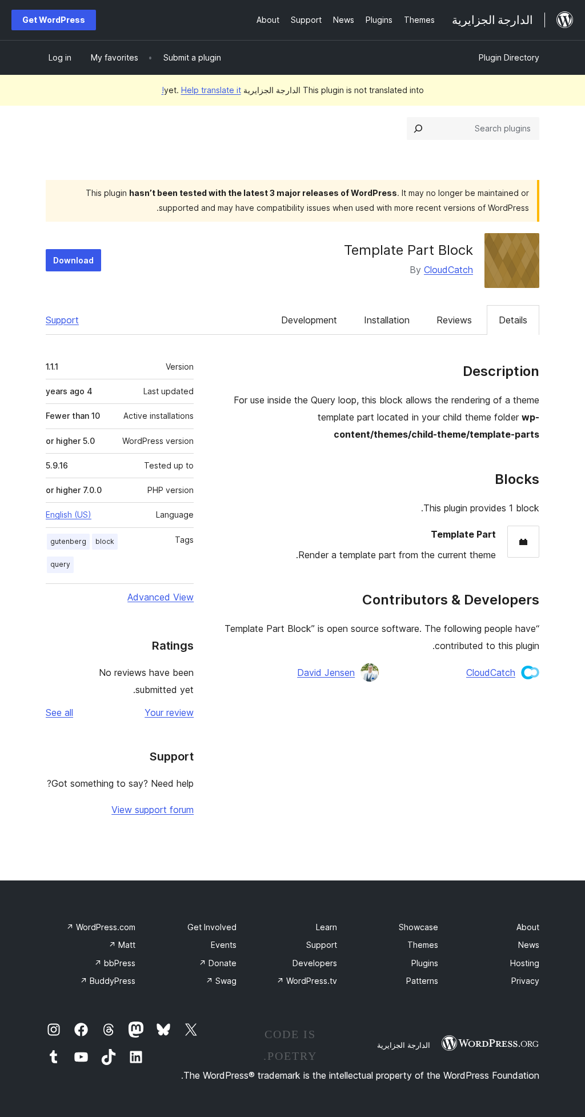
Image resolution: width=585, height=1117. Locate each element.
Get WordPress (53, 20)
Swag (221, 981)
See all (59, 712)
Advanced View (160, 597)
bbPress (114, 963)
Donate (218, 963)
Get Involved (212, 927)
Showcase (418, 927)
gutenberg (68, 541)
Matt (122, 945)
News (528, 945)
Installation (387, 320)
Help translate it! (201, 90)
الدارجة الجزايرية (403, 1045)
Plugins (424, 963)
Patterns (422, 981)
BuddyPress (107, 981)
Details (513, 320)
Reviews (454, 320)
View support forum (152, 809)
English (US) (68, 514)
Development (309, 320)
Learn (326, 927)
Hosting (524, 963)
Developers (314, 963)
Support (62, 320)
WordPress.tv (307, 981)
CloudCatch (448, 269)
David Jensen (326, 672)
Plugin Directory (509, 57)
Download (73, 260)
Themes (422, 945)
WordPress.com (100, 927)
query (60, 564)
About (527, 927)
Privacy (525, 981)
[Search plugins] (418, 128)
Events (224, 945)
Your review (169, 712)
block (104, 541)
